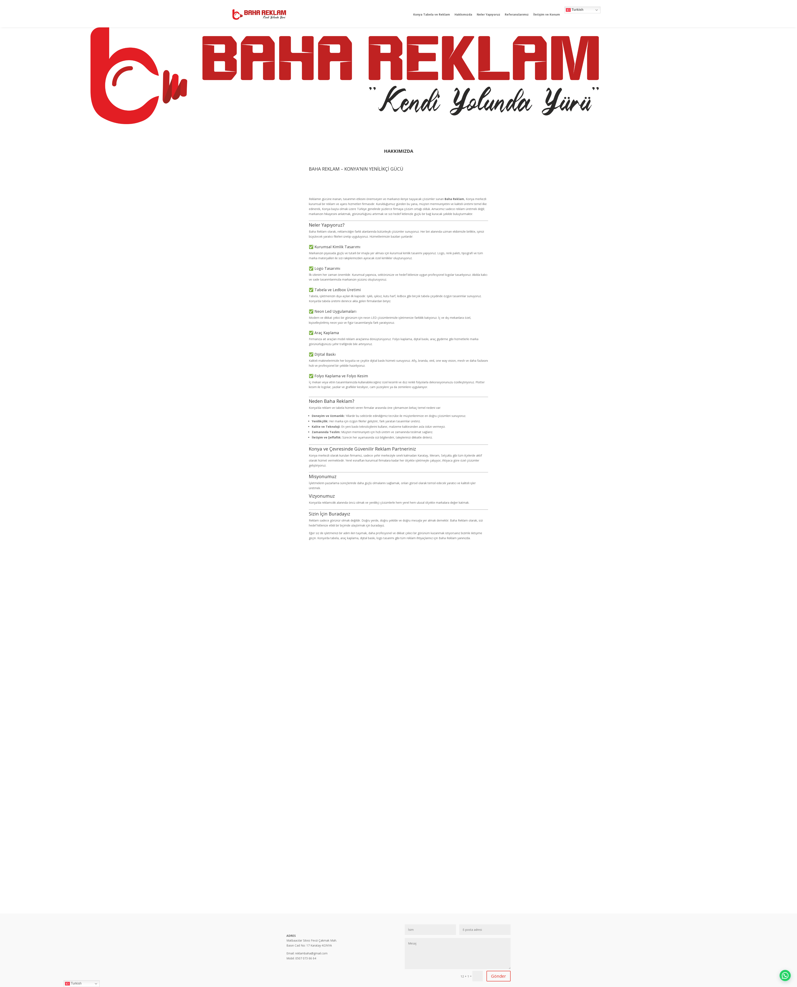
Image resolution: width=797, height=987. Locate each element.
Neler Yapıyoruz (488, 14)
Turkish (577, 9)
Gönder (498, 976)
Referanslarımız (517, 14)
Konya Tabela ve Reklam (431, 14)
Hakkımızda (463, 14)
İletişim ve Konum (546, 14)
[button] (785, 975)
